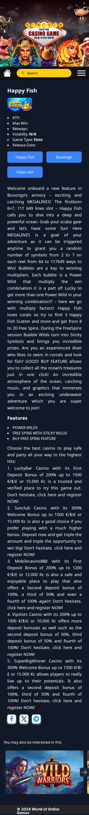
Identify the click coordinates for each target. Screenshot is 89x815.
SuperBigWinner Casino (38, 661)
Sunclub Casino (31, 508)
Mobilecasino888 (31, 561)
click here (46, 494)
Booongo (64, 157)
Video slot (25, 172)
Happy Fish (25, 157)
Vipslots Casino (27, 614)
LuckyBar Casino (31, 468)
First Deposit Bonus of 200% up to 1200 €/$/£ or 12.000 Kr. (44, 567)
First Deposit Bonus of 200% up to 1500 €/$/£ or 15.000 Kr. (44, 474)
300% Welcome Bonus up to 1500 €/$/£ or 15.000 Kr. (44, 514)
